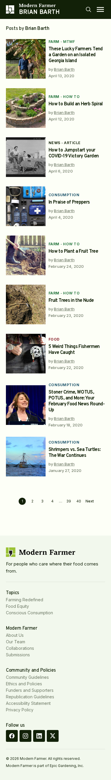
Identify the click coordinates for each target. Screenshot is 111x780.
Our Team (15, 641)
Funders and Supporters (30, 690)
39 (68, 501)
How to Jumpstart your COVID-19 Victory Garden (74, 153)
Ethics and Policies (24, 683)
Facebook (12, 736)
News (54, 143)
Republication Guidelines (30, 696)
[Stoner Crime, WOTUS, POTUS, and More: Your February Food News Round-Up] (26, 405)
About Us (15, 635)
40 (78, 501)
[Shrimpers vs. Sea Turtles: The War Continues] (26, 456)
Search (88, 9)
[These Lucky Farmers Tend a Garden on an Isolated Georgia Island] (26, 59)
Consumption (64, 195)
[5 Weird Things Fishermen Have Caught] (26, 353)
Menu (100, 9)
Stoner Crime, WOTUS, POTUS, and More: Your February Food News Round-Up (76, 401)
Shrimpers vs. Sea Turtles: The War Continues (74, 453)
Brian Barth (64, 69)
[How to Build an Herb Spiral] (26, 108)
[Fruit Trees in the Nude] (26, 304)
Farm (54, 41)
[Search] (88, 9)
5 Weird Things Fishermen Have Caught (74, 350)
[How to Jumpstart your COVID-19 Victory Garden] (26, 157)
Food (54, 339)
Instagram (25, 736)
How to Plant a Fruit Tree (73, 251)
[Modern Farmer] (39, 5)
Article (72, 143)
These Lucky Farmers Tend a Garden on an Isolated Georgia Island (76, 55)
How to (71, 96)
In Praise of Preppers (69, 202)
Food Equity (17, 606)
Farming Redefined (24, 599)
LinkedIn (39, 736)
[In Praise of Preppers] (26, 206)
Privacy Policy (19, 709)
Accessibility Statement (28, 703)
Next (90, 501)
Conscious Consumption (29, 612)
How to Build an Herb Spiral (76, 104)
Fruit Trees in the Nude (71, 301)
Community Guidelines (27, 677)
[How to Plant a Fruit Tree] (26, 255)
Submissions (18, 654)
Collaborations (20, 648)
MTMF (69, 41)
